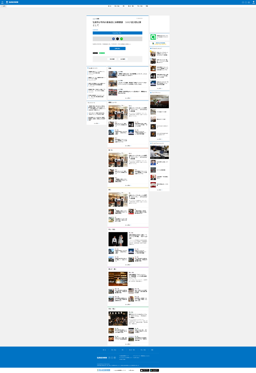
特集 (147, 6)
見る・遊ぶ (117, 6)
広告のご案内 (122, 359)
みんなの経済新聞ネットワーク (103, 370)
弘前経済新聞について (124, 355)
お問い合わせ (136, 357)
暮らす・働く (131, 6)
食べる (109, 6)
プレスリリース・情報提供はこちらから (142, 355)
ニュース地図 (96, 18)
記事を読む (117, 48)
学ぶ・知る (140, 6)
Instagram (249, 2)
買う (124, 6)
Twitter (246, 2)
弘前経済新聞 (12, 2)
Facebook (243, 2)
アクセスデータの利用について (126, 357)
